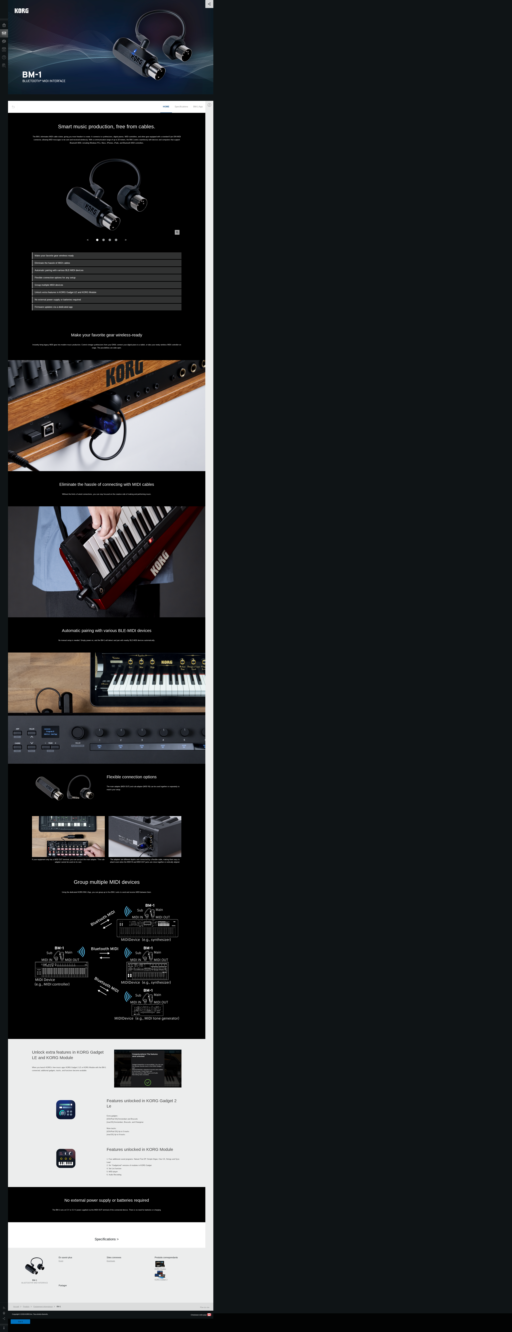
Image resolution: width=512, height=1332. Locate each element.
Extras (4, 41)
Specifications (181, 107)
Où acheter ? (4, 65)
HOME (166, 107)
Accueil (4, 25)
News (4, 1308)
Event (211, 152)
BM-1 (59, 1307)
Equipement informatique (43, 1307)
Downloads (111, 1261)
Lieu (4, 1313)
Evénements (4, 49)
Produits (4, 33)
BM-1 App (198, 107)
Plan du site (204, 1307)
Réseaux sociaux (4, 1318)
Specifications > (107, 1239)
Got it (20, 1322)
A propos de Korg (4, 1328)
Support (4, 57)
